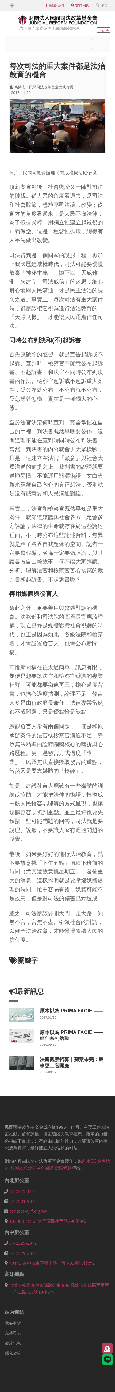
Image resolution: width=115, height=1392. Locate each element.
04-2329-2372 (23, 1243)
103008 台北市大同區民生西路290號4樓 (47, 1221)
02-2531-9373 (23, 1201)
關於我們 (56, 5)
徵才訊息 (13, 1343)
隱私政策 (13, 1353)
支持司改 (82, 5)
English (103, 30)
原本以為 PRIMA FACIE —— (71, 1010)
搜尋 (104, 5)
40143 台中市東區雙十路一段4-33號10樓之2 (52, 1263)
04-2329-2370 (23, 1253)
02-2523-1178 (23, 1191)
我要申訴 (13, 1323)
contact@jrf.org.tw (28, 1211)
